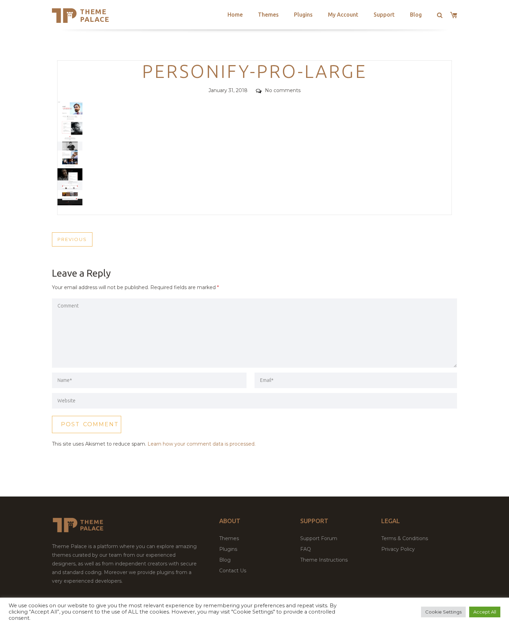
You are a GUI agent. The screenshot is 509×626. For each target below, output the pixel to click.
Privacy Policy (398, 549)
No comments (283, 90)
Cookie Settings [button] (443, 612)
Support (384, 14)
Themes (268, 14)
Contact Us (232, 570)
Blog (416, 14)
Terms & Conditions (404, 538)
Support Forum (318, 538)
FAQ (305, 549)
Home (235, 14)
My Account (343, 14)
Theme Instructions (324, 560)
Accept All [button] (484, 612)
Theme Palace (94, 15)
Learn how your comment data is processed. (202, 444)
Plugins (303, 14)
